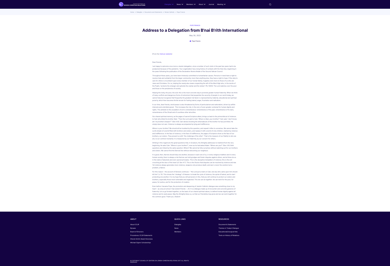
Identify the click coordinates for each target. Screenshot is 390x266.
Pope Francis (181, 12)
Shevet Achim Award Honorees (141, 239)
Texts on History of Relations (229, 235)
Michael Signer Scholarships (140, 243)
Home (132, 12)
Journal (211, 4)
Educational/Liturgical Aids (228, 232)
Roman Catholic (169, 12)
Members (189, 4)
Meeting (220, 4)
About (201, 4)
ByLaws (133, 228)
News (179, 4)
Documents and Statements (153, 12)
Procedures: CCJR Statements (141, 235)
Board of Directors (137, 232)
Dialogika (168, 4)
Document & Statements (227, 224)
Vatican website (166, 54)
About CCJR (134, 224)
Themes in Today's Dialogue (229, 228)
